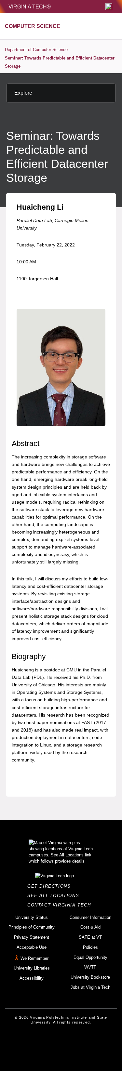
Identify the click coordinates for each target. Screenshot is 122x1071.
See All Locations (55, 895)
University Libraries (32, 968)
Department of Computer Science (36, 49)
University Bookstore (90, 977)
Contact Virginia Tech (61, 905)
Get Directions (51, 886)
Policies (90, 947)
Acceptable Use (32, 947)
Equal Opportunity (90, 957)
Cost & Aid (90, 927)
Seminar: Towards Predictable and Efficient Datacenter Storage (60, 62)
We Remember (34, 958)
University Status (31, 917)
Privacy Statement (31, 937)
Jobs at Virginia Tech (90, 987)
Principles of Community (31, 927)
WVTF (90, 967)
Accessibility (32, 978)
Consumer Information (90, 917)
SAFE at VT (90, 937)
